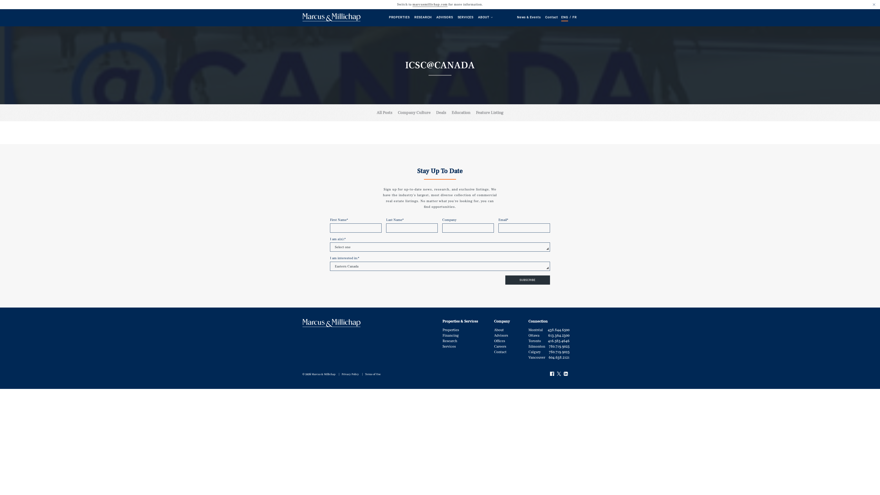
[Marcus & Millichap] (331, 20)
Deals (441, 112)
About (484, 17)
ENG (564, 17)
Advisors (444, 17)
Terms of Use (373, 374)
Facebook (552, 374)
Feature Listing (489, 112)
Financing (451, 335)
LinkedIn (566, 374)
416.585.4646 (558, 341)
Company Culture (414, 112)
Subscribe (528, 280)
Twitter (559, 374)
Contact (551, 17)
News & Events (529, 17)
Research (423, 17)
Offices (499, 341)
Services (465, 17)
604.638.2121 (559, 357)
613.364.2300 (558, 335)
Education (461, 112)
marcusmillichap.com (430, 5)
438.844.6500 (558, 330)
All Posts (384, 112)
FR (574, 17)
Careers (500, 346)
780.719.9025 (559, 346)
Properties (399, 17)
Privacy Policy (350, 374)
